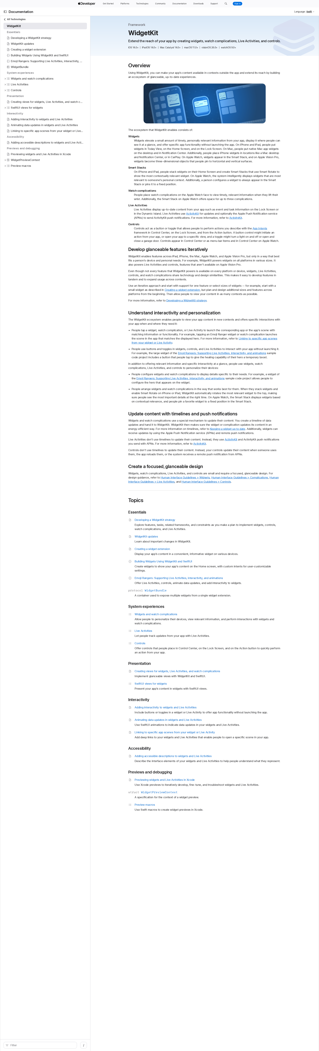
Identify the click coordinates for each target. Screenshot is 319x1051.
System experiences (146, 606)
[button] (225, 3)
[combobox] (42, 1045)
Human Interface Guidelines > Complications (239, 477)
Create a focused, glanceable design (165, 466)
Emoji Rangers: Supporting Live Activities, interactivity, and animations (222, 353)
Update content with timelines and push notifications (183, 413)
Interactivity (138, 699)
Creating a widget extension (182, 289)
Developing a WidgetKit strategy (186, 300)
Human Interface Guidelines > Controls (206, 481)
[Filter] (42, 1045)
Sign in (237, 3)
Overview (139, 65)
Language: (300, 11)
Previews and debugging (150, 772)
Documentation (21, 12)
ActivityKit (192, 213)
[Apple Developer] (87, 3)
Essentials (137, 512)
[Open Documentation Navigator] (5, 11)
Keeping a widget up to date (227, 428)
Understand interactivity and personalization (174, 312)
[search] (40, 1045)
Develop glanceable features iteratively (168, 249)
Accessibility (139, 748)
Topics (136, 500)
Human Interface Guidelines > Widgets (185, 477)
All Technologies (16, 19)
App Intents (260, 228)
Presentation (139, 663)
